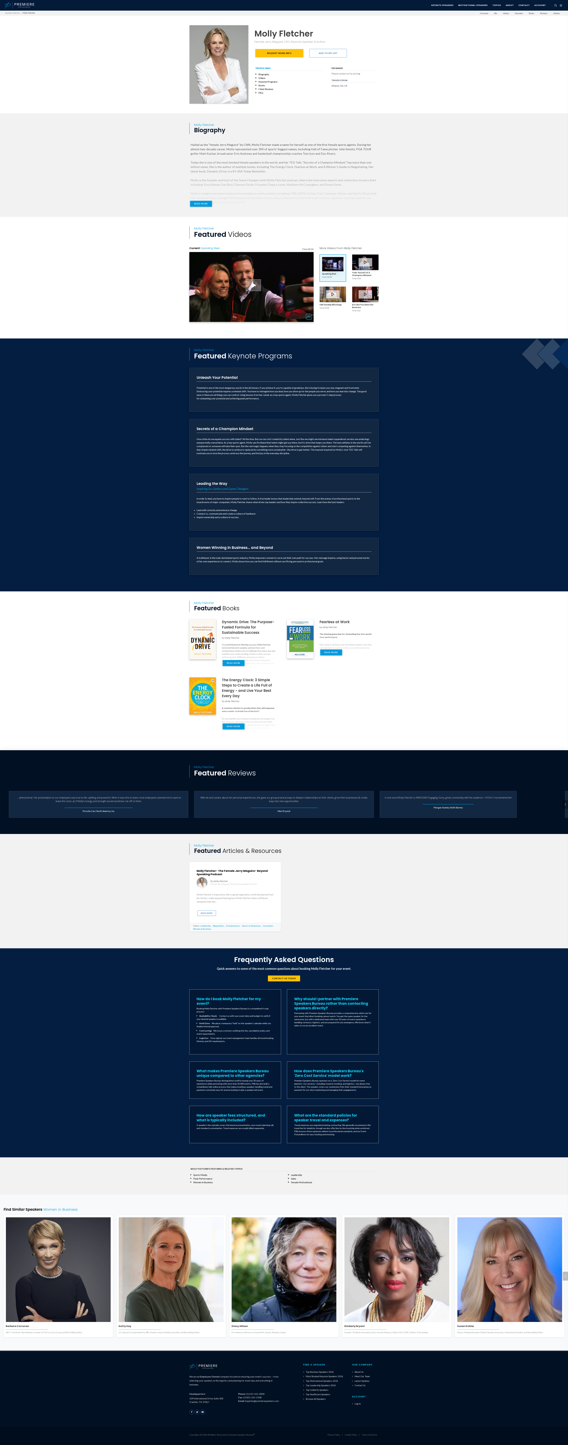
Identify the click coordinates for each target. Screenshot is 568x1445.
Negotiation (218, 926)
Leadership (205, 926)
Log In (358, 1403)
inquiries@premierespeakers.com (262, 1400)
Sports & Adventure (251, 926)
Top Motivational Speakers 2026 (322, 1381)
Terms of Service (369, 1434)
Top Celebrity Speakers (317, 1390)
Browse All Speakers (316, 1399)
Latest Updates (362, 1381)
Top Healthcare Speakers (318, 1394)
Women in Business (202, 929)
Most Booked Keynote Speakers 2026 (324, 1376)
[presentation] (565, 804)
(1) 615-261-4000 (255, 1393)
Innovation (268, 926)
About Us (359, 1372)
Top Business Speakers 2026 (320, 1372)
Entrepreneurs (233, 926)
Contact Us (360, 1385)
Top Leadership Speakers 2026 (321, 1385)
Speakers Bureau (12, 13)
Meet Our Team (362, 1376)
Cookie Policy (351, 1434)
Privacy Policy (333, 1434)
